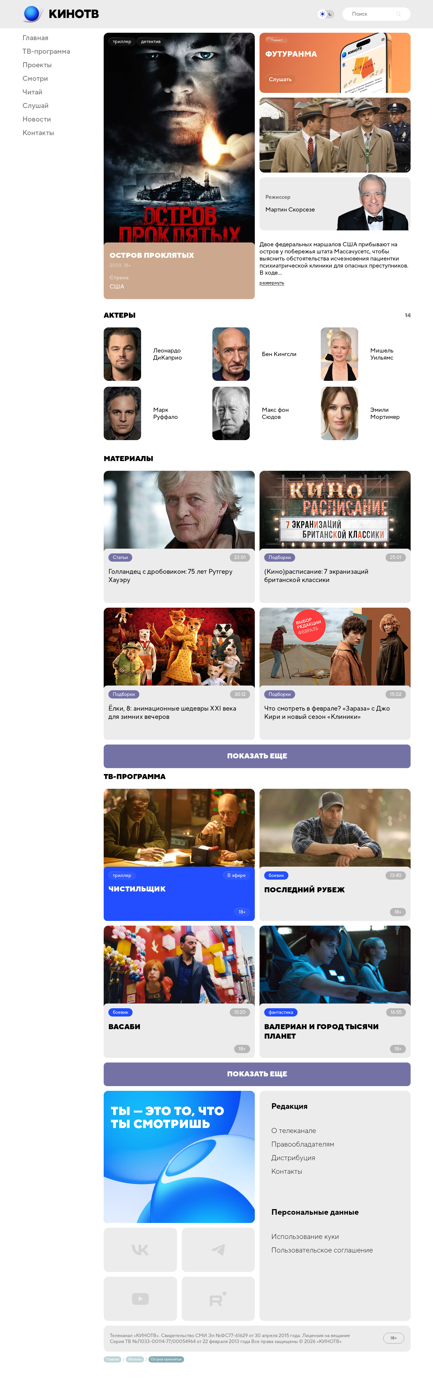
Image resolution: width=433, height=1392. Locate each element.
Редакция (289, 1106)
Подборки (280, 557)
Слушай (35, 106)
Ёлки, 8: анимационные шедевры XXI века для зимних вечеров (172, 712)
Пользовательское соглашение (322, 1250)
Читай (32, 92)
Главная (35, 38)
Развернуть (272, 283)
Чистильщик (137, 889)
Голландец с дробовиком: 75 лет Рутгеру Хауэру (170, 576)
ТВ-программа (46, 51)
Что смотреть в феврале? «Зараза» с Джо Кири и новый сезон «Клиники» (327, 712)
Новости (36, 119)
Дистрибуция (293, 1158)
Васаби (124, 1027)
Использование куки (305, 1236)
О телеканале (293, 1130)
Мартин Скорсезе (290, 210)
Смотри (35, 79)
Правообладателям (302, 1144)
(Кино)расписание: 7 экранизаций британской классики (316, 576)
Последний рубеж (304, 890)
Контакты (38, 133)
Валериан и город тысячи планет (321, 1031)
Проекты (37, 65)
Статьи (120, 557)
